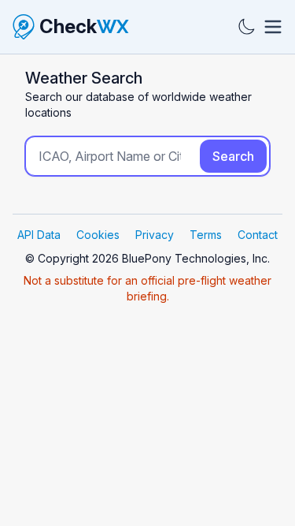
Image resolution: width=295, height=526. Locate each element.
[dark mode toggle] (246, 27)
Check (84, 26)
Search (233, 156)
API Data (39, 234)
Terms (206, 234)
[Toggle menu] (273, 27)
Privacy (154, 234)
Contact (258, 234)
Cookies (98, 234)
